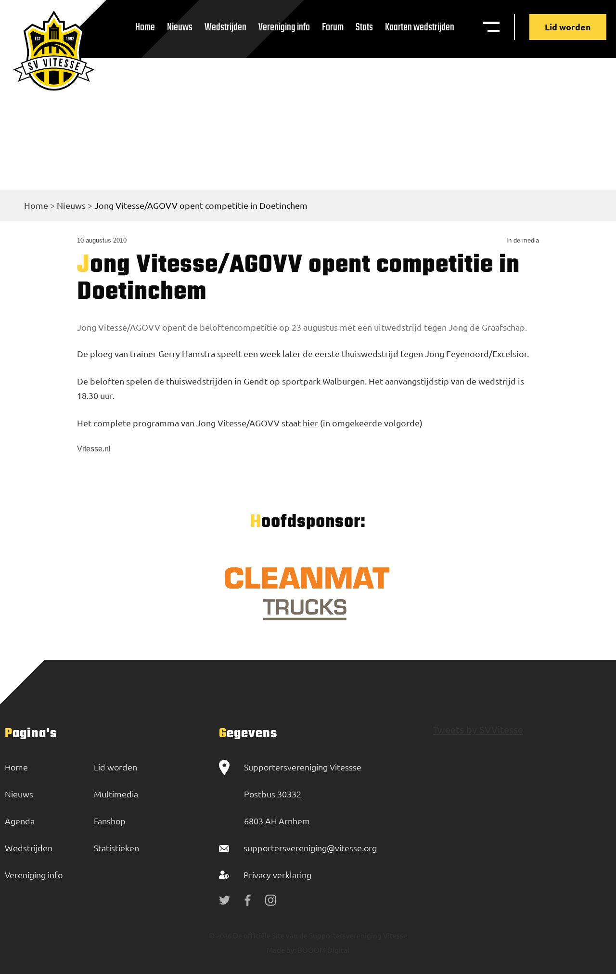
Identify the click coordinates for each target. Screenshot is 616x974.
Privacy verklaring (277, 874)
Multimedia (116, 793)
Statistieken (116, 847)
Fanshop (110, 820)
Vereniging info (284, 27)
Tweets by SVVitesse (478, 729)
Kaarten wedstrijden (419, 27)
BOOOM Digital (322, 949)
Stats (364, 27)
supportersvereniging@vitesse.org (310, 847)
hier (310, 423)
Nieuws (179, 27)
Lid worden (568, 26)
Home (145, 27)
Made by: (281, 949)
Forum (333, 27)
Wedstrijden (225, 27)
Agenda (20, 820)
